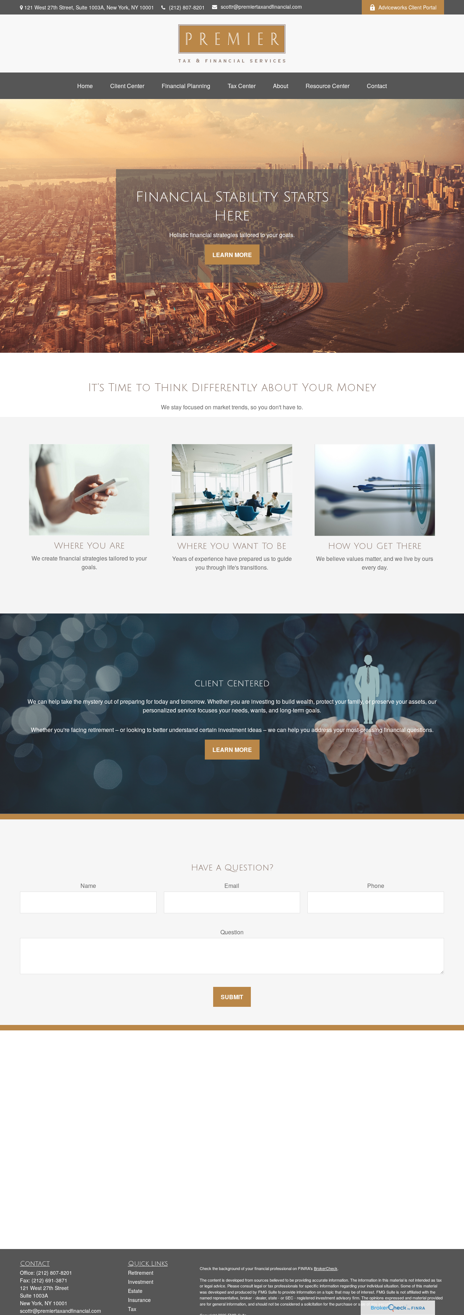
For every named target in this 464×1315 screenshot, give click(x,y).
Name (88, 885)
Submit (232, 997)
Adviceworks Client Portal (407, 7)
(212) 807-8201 (187, 7)
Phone (375, 885)
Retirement (140, 1272)
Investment (140, 1281)
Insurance (139, 1299)
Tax (132, 1308)
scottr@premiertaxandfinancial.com (261, 6)
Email (231, 885)
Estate (135, 1290)
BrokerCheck (325, 1268)
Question (232, 932)
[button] (85, 85)
